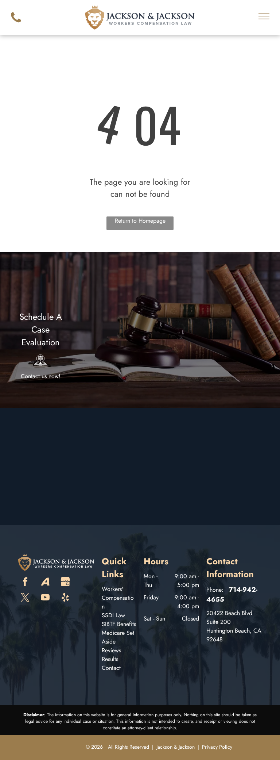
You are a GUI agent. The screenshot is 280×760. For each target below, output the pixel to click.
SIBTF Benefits (119, 624)
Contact (111, 668)
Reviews (111, 650)
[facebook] (25, 582)
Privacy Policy (217, 747)
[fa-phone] (16, 24)
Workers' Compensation (118, 598)
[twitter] (25, 598)
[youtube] (45, 598)
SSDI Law (113, 615)
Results (110, 659)
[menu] (263, 16)
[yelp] (65, 598)
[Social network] (45, 582)
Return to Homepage (140, 220)
